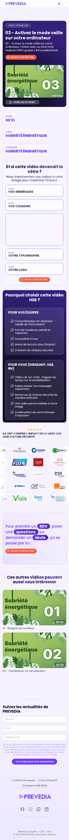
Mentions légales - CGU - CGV (34, 831)
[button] (59, 3)
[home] (15, 3)
